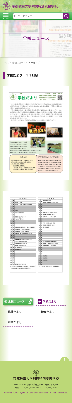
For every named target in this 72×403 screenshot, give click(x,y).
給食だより (48, 311)
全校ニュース (16, 301)
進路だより (15, 322)
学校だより (50, 301)
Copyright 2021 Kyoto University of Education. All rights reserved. (36, 392)
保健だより (15, 311)
